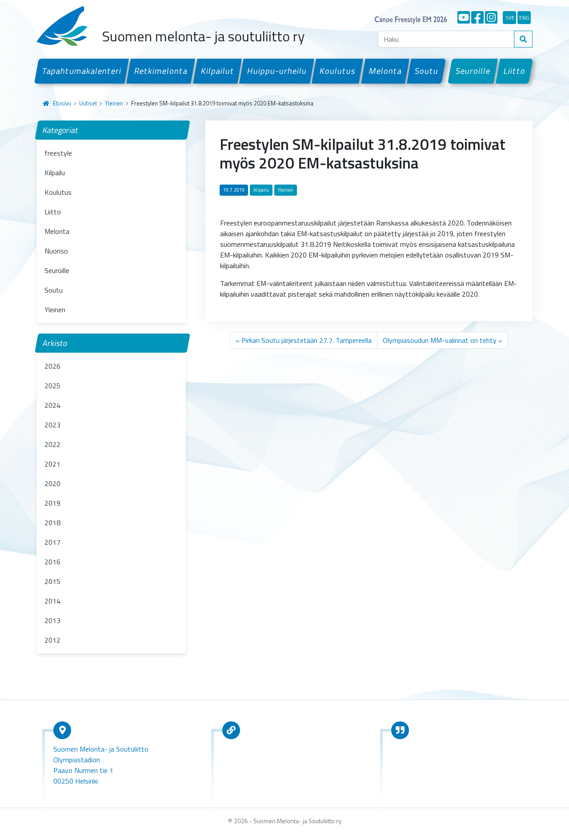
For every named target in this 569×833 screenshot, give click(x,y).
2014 (52, 601)
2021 (52, 464)
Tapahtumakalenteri (81, 70)
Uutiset (88, 103)
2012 (52, 640)
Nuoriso (56, 250)
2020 (52, 483)
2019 (52, 503)
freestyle (58, 153)
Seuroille (473, 70)
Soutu (426, 70)
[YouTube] (463, 17)
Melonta (385, 70)
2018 (52, 522)
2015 (52, 581)
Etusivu (62, 103)
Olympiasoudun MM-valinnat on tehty (440, 340)
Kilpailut (217, 70)
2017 (52, 542)
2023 (52, 424)
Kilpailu (54, 172)
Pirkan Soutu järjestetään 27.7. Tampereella (306, 340)
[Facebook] (477, 17)
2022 (52, 444)
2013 (52, 620)
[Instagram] (491, 17)
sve (510, 17)
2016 (52, 561)
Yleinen (114, 103)
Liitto (514, 70)
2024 (52, 405)
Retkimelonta (161, 70)
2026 (52, 366)
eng (524, 17)
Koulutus (338, 70)
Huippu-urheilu (277, 70)
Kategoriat (61, 130)
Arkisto (55, 343)
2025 (52, 385)
